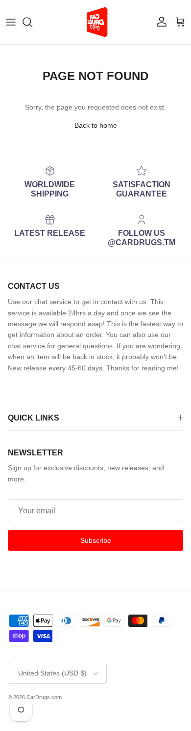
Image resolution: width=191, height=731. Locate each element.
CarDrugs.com (44, 697)
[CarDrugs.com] (95, 22)
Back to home (95, 125)
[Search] (32, 22)
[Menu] (11, 22)
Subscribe (95, 540)
